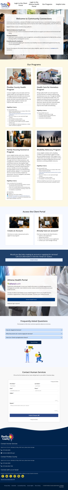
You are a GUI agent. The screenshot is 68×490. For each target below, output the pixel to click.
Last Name (37, 383)
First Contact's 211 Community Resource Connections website (18, 196)
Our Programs (47, 4)
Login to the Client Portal (20, 4)
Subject (11, 393)
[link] (19, 97)
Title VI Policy (38, 485)
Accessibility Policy (22, 485)
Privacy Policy (7, 485)
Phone (36, 388)
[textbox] (34, 398)
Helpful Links (60, 4)
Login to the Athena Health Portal (34, 4)
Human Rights (30, 485)
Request (11, 403)
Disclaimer (13, 485)
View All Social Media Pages (7, 479)
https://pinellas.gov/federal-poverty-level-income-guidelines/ (20, 114)
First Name (12, 383)
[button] (34, 330)
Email (11, 388)
